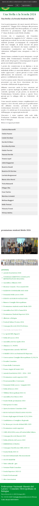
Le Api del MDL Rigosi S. (11, 334)
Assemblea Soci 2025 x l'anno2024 (15, 310)
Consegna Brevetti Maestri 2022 (14, 436)
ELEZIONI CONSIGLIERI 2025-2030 (15, 290)
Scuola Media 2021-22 (10, 452)
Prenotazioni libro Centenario (13, 381)
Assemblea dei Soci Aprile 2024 (14, 342)
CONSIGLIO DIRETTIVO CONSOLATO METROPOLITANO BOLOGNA (16, 278)
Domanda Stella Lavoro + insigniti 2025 (16, 385)
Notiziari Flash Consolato (12, 467)
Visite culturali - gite (10, 463)
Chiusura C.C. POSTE (10, 346)
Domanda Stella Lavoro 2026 (13, 294)
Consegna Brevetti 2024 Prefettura (15, 326)
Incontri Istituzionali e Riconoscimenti (16, 456)
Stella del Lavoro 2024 (11, 338)
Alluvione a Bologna (10, 318)
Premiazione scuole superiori (13, 428)
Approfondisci (26, 5)
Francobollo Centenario (11, 365)
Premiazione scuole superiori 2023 (15, 377)
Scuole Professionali (10, 475)
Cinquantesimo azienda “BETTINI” (15, 349)
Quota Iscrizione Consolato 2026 (14, 408)
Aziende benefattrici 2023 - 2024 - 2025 (17, 373)
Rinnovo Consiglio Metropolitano (14, 302)
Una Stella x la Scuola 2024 (12, 330)
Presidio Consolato (10, 361)
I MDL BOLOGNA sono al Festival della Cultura (19, 432)
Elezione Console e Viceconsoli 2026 (15, 287)
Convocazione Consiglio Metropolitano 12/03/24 (20, 357)
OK (17, 5)
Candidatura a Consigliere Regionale (16, 420)
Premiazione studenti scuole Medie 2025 (17, 306)
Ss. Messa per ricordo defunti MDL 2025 (17, 424)
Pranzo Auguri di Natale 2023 (13, 369)
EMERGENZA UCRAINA (11, 444)
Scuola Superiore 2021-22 (12, 471)
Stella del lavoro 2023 (10, 389)
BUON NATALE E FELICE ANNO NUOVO (17, 412)
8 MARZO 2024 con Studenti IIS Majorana (17, 353)
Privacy (34, 497)
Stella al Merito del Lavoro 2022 (14, 440)
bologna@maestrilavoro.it (22, 497)
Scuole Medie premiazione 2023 (14, 401)
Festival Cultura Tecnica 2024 (13, 322)
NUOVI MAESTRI (9, 460)
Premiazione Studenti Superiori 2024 (16, 314)
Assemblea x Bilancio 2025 (12, 283)
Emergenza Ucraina (10, 404)
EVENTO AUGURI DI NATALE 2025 (15, 298)
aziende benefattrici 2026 (12, 273)
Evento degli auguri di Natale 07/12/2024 (17, 416)
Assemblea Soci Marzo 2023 (13, 397)
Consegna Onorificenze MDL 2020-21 (16, 448)
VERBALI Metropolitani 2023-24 (14, 393)
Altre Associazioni (9, 479)
